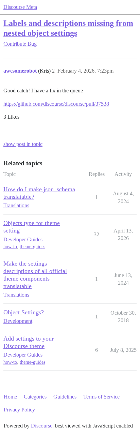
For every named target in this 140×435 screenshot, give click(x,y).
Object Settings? (23, 312)
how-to (10, 246)
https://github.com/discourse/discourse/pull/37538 (56, 104)
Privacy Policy (19, 409)
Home (10, 397)
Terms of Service (101, 397)
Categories (35, 397)
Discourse (41, 426)
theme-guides (32, 246)
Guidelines (64, 397)
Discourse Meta (20, 7)
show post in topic (22, 144)
